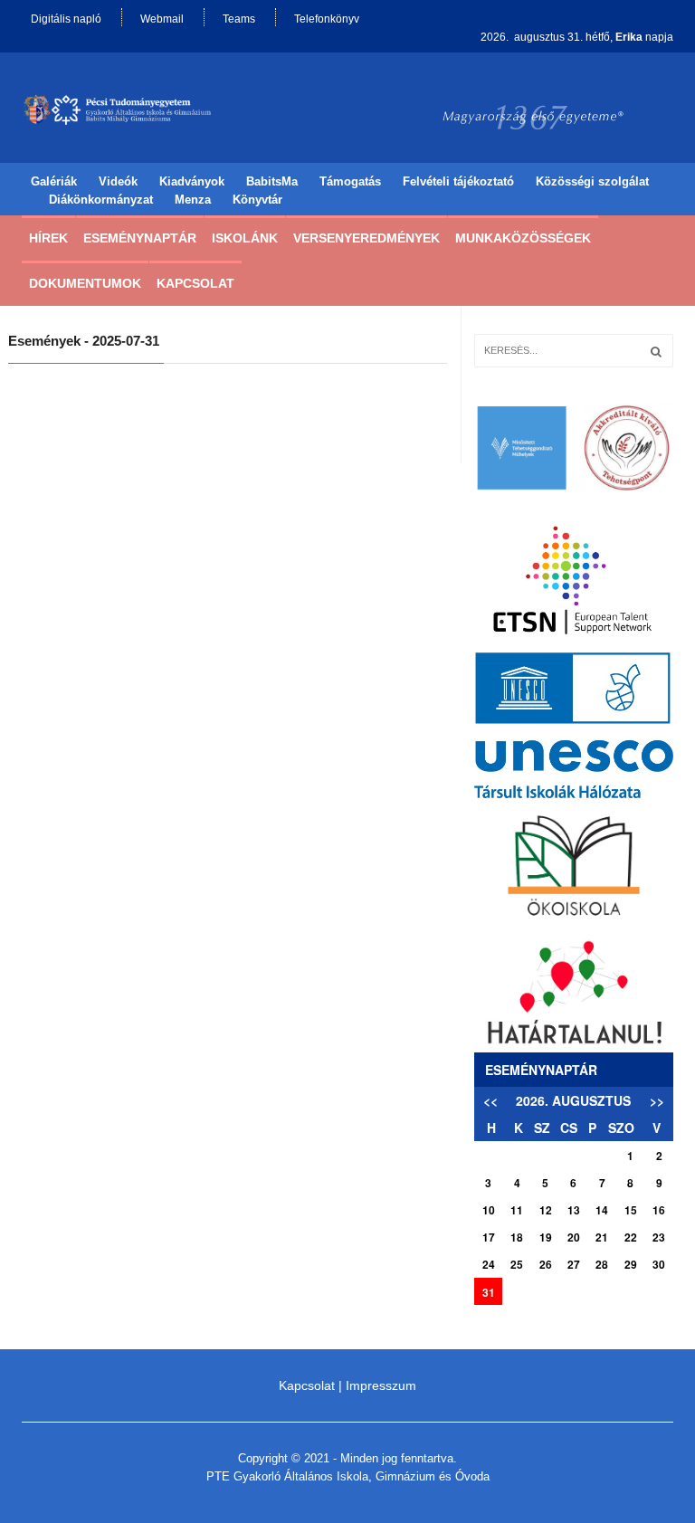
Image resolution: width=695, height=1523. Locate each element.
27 (573, 1264)
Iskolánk (245, 238)
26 (545, 1264)
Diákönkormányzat (101, 199)
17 (488, 1237)
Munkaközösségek (523, 238)
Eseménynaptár (139, 238)
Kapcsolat (195, 283)
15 (630, 1210)
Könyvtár (257, 199)
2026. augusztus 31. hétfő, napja (577, 37)
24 (488, 1264)
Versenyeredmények (366, 238)
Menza (193, 199)
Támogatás (350, 181)
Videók (118, 181)
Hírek (48, 238)
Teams (239, 19)
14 (601, 1210)
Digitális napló (66, 19)
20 (573, 1237)
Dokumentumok (85, 283)
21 (601, 1237)
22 (630, 1237)
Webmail (162, 19)
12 (545, 1210)
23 (658, 1237)
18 (516, 1237)
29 (630, 1264)
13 (573, 1210)
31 (488, 1292)
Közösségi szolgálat (592, 181)
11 (516, 1210)
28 (601, 1264)
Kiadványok (191, 181)
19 (545, 1237)
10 (488, 1210)
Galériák (54, 181)
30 (658, 1264)
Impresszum (381, 1385)
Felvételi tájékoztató (458, 181)
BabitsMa (272, 181)
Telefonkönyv (326, 19)
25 (516, 1264)
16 (658, 1210)
